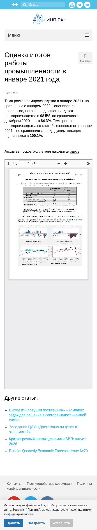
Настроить (36, 523)
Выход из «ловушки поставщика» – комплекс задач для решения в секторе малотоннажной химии (47, 415)
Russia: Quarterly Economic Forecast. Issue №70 (48, 451)
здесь (74, 151)
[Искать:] (43, 4)
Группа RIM (11, 92)
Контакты (14, 483)
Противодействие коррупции (49, 483)
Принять (13, 523)
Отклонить (61, 523)
